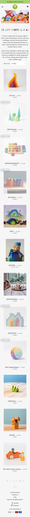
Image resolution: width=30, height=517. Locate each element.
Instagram (16, 505)
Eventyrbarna (17, 509)
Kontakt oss (15, 495)
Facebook (15, 503)
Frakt (15, 497)
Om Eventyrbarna (15, 492)
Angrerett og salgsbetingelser (15, 499)
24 (20, 481)
